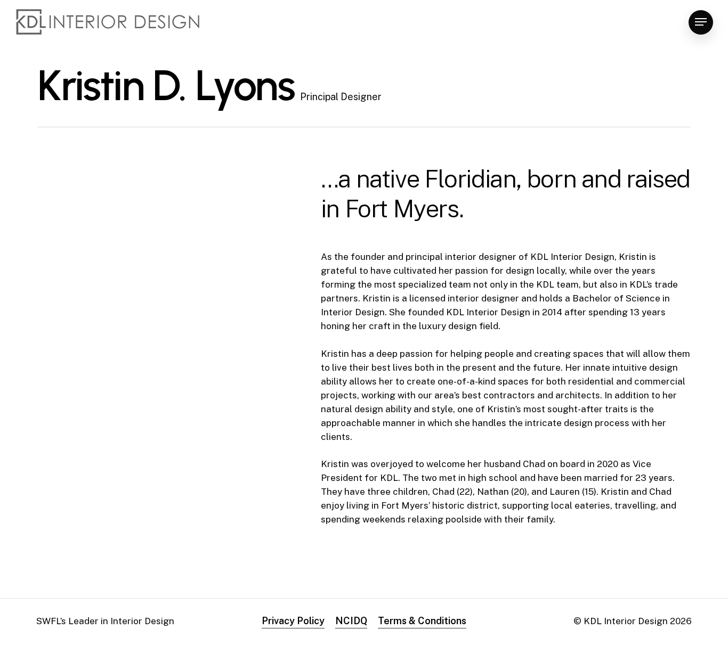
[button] (701, 22)
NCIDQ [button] (351, 620)
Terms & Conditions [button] (422, 620)
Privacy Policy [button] (293, 620)
